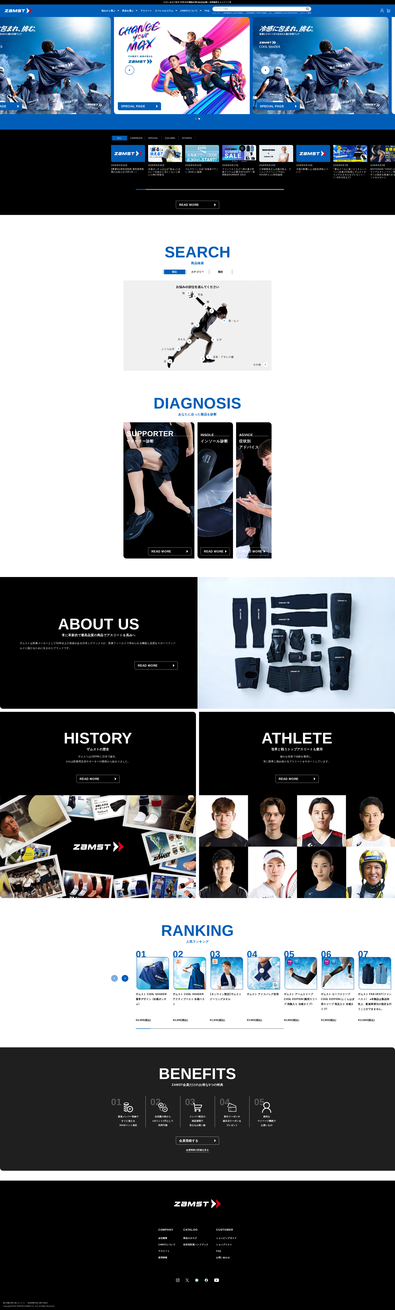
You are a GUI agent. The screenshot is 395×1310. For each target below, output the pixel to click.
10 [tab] (230, 189)
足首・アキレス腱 (223, 357)
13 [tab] (259, 189)
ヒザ (219, 339)
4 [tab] (170, 189)
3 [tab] (160, 189)
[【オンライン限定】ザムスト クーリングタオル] (227, 973)
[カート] (388, 10)
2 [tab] (199, 119)
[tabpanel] (197, 65)
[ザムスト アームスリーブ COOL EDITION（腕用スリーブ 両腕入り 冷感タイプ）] (301, 973)
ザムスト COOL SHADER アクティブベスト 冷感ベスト (189, 999)
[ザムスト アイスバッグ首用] (264, 973)
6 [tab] (190, 189)
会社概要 (162, 1238)
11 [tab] (239, 189)
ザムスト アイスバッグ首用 (263, 994)
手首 (200, 294)
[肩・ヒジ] (211, 311)
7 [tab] (200, 189)
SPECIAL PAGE (149, 106)
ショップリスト (224, 1244)
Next (265, 70)
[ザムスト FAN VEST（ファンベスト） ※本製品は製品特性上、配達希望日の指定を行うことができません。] (375, 973)
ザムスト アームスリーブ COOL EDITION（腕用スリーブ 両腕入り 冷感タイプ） (300, 999)
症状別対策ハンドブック (195, 1244)
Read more (189, 204)
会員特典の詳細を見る (197, 1150)
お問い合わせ (223, 1257)
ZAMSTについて (167, 1244)
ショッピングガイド (226, 1238)
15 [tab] (279, 189)
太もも (181, 339)
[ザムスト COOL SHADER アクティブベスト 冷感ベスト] (190, 973)
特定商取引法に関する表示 (38, 1303)
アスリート (146, 10)
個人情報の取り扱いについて (14, 1303)
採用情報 (162, 1257)
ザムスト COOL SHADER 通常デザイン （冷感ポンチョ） (151, 999)
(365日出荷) (202, 2)
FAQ (207, 10)
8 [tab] (210, 189)
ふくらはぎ (168, 349)
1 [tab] (196, 119)
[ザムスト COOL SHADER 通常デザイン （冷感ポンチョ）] (153, 973)
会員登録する (188, 1140)
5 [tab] (180, 189)
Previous (129, 70)
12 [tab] (249, 189)
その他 (257, 364)
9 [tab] (220, 189)
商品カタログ (190, 1238)
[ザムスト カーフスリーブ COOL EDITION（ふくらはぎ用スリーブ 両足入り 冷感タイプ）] (338, 973)
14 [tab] (269, 189)
